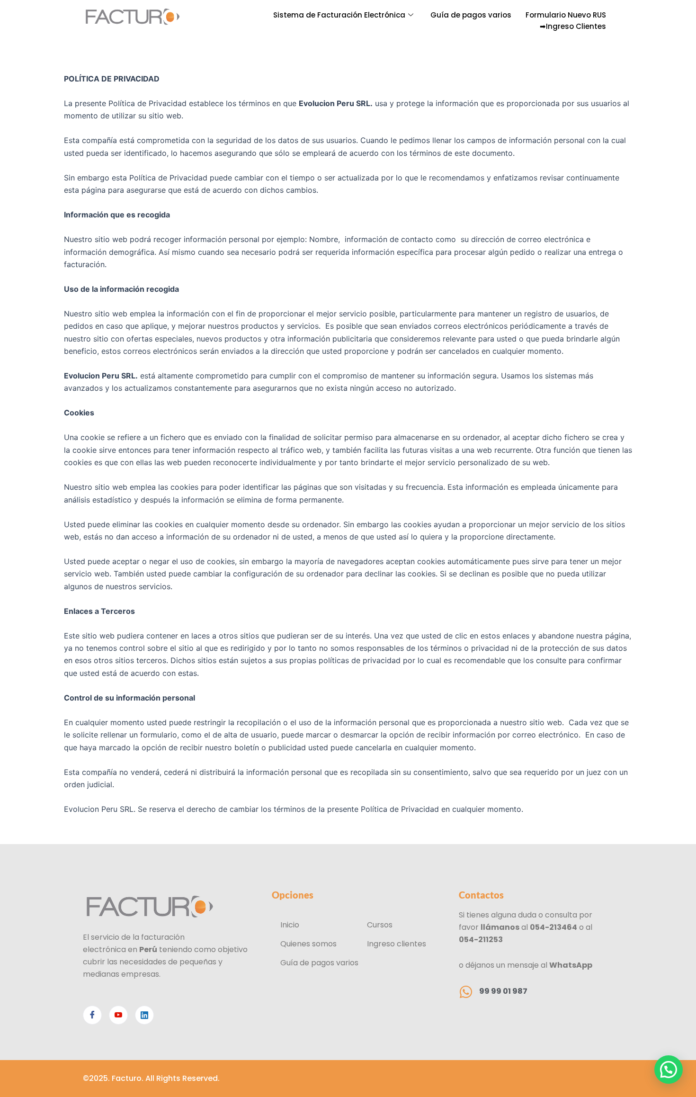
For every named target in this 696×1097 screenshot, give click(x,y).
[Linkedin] (144, 1015)
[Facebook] (92, 1015)
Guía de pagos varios (470, 15)
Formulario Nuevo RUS (566, 15)
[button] (668, 1069)
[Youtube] (118, 1015)
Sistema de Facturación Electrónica (339, 15)
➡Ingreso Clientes (573, 26)
